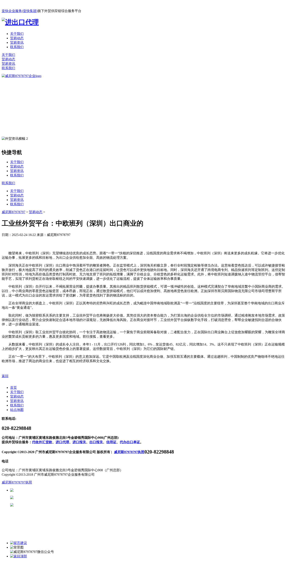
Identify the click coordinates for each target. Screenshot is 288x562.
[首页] (21, 76)
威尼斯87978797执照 (129, 452)
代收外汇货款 (42, 442)
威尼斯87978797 (13, 212)
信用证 (111, 442)
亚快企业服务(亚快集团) (20, 11)
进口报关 (79, 442)
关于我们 (17, 33)
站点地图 (17, 410)
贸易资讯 (17, 42)
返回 (5, 376)
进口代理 (62, 442)
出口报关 (96, 442)
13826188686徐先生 (46, 490)
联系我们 (17, 47)
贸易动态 (17, 38)
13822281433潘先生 (46, 497)
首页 (13, 387)
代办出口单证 (130, 442)
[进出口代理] (20, 22)
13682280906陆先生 (46, 505)
